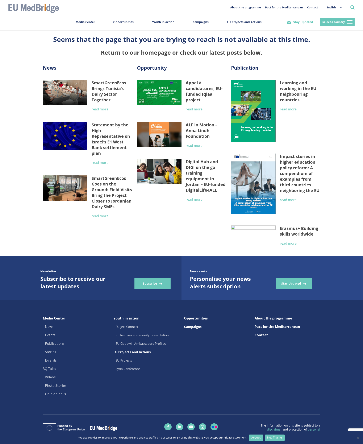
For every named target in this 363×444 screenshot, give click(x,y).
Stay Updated (303, 22)
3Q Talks (49, 368)
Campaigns (201, 22)
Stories (50, 352)
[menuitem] (332, 7)
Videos (50, 377)
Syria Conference (128, 369)
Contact (312, 7)
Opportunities (123, 22)
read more (100, 109)
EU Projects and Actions (244, 22)
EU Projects (124, 360)
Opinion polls (55, 394)
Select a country (333, 22)
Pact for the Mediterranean (284, 7)
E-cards (51, 360)
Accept (256, 437)
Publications (54, 343)
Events (50, 335)
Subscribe (150, 283)
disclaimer (275, 429)
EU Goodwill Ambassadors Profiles (141, 343)
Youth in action (163, 22)
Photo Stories (56, 385)
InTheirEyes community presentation (142, 335)
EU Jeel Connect (127, 327)
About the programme (245, 7)
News (49, 326)
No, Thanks (275, 437)
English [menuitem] (331, 7)
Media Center (85, 22)
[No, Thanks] (358, 438)
